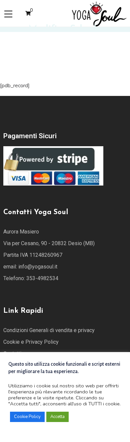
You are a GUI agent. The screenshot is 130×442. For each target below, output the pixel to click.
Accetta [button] (57, 417)
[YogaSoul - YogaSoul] (99, 13)
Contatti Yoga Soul (35, 212)
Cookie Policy (27, 417)
